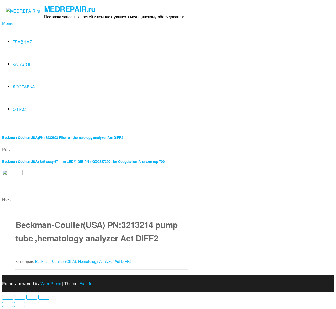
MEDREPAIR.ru (69, 8)
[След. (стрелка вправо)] (19, 304)
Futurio (86, 283)
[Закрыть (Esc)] (7, 297)
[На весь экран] (31, 297)
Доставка (24, 87)
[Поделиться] (19, 297)
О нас (19, 109)
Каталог (22, 64)
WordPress (50, 283)
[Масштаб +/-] (43, 297)
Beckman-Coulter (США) (55, 261)
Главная (23, 42)
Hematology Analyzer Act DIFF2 (105, 261)
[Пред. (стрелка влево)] (7, 304)
